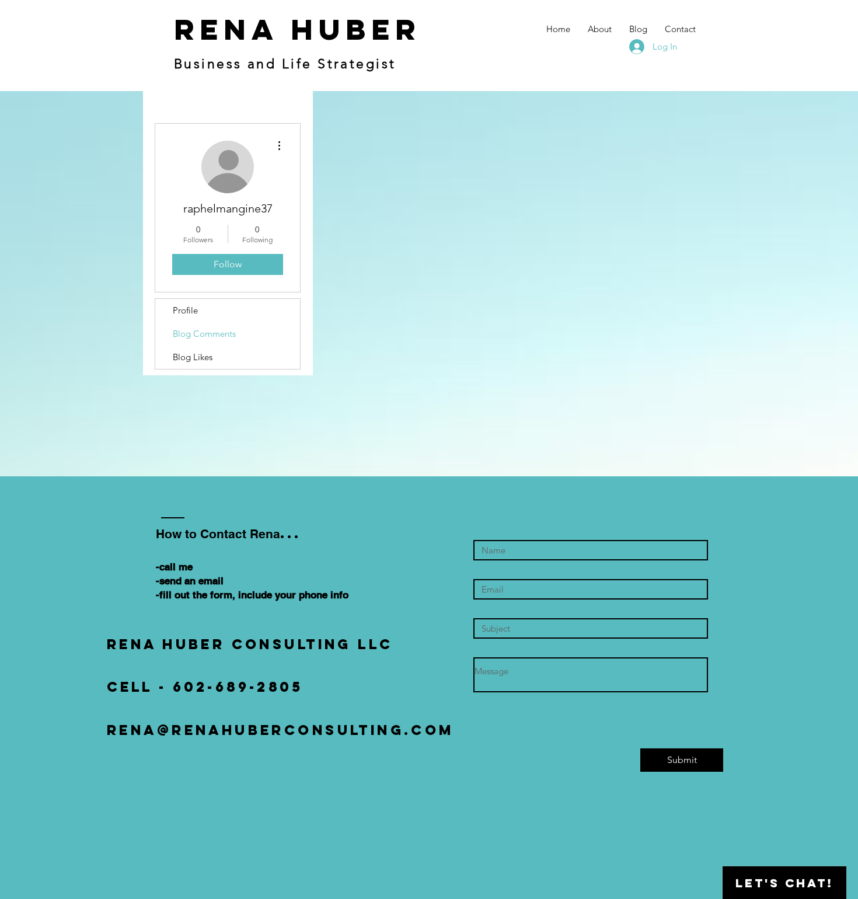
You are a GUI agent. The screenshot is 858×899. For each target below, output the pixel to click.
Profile (185, 310)
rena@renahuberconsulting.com (280, 729)
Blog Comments (204, 333)
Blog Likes (192, 357)
